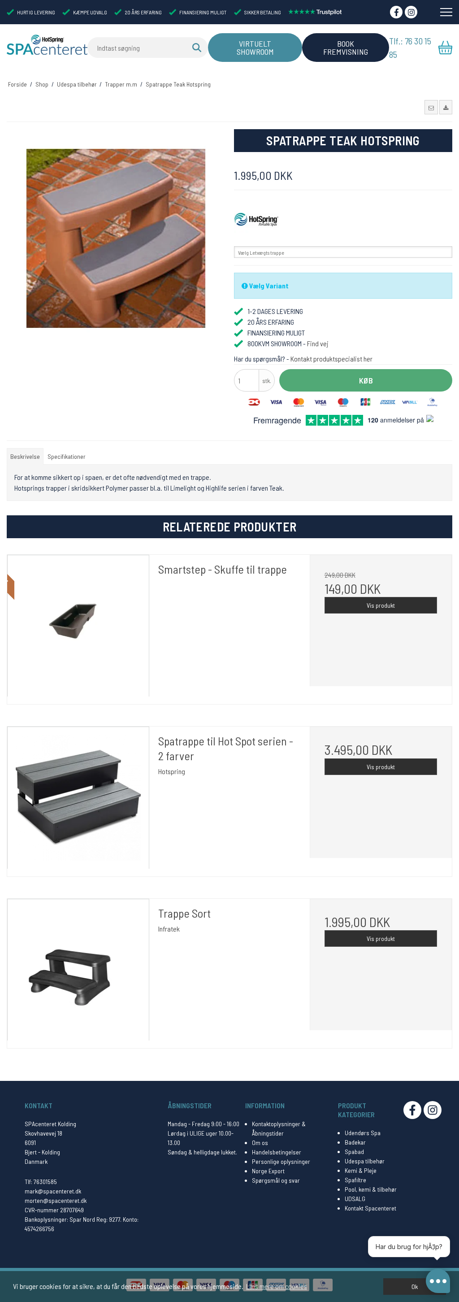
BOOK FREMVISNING (345, 48)
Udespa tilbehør (365, 1161)
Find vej (318, 343)
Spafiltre (355, 1180)
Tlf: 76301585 (41, 1181)
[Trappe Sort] (78, 970)
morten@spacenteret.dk (56, 1200)
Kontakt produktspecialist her (331, 358)
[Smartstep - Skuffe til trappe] (78, 626)
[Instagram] (411, 12)
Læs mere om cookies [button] (276, 1286)
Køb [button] (366, 380)
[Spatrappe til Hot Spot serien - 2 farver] (78, 798)
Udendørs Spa (363, 1133)
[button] (430, 107)
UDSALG (355, 1198)
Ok (414, 1286)
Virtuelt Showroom (255, 48)
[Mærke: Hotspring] (256, 219)
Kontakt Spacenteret (370, 1208)
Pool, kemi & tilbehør (371, 1189)
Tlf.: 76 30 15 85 (410, 47)
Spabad (354, 1151)
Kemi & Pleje (361, 1170)
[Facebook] (396, 12)
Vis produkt (381, 605)
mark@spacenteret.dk (53, 1191)
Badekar (355, 1142)
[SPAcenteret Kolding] (47, 44)
